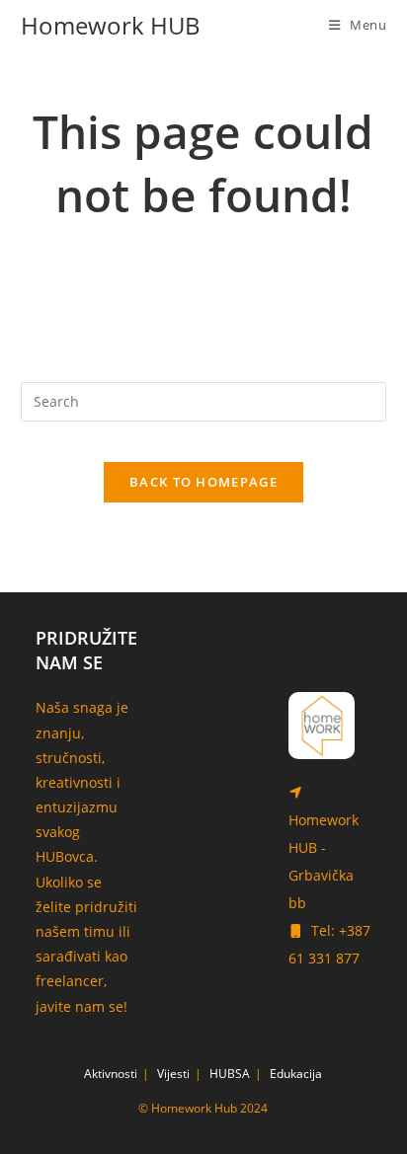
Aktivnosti (110, 1073)
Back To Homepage (203, 482)
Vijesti (173, 1073)
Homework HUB (111, 25)
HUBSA (229, 1073)
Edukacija (296, 1073)
